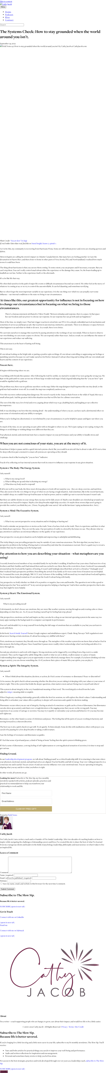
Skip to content (6, 1)
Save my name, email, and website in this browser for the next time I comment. (34, 883)
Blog (7, 17)
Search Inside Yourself (19, 633)
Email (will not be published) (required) (16, 878)
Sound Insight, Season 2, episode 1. (43, 243)
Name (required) (6, 875)
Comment (4, 872)
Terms (71, 1026)
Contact (9, 20)
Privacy (64, 1026)
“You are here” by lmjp (18, 240)
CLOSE (4, 1072)
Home (8, 11)
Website (3, 880)
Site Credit (79, 1026)
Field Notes (12, 815)
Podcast (9, 14)
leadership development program (18, 759)
